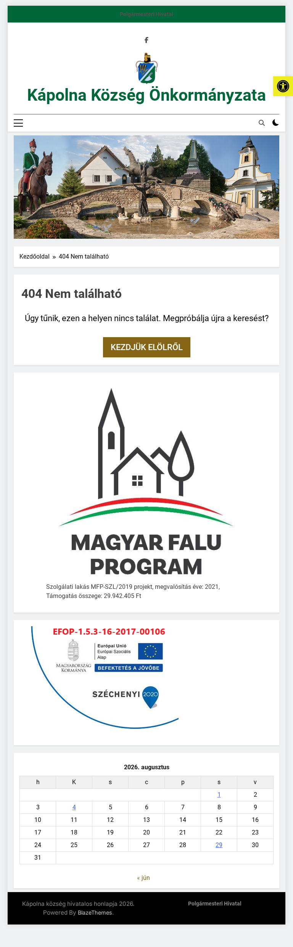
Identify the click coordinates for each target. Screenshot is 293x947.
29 (219, 845)
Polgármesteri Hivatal (146, 14)
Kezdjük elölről (147, 347)
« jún (143, 877)
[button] (283, 86)
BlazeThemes (95, 912)
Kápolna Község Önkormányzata (146, 95)
